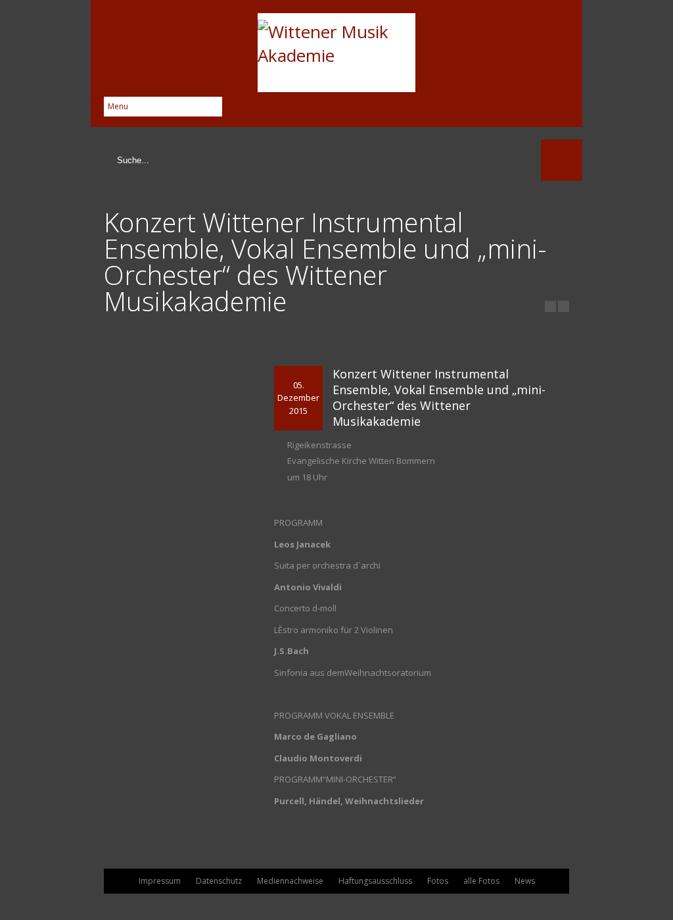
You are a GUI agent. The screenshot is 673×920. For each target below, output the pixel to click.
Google (558, 107)
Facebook (535, 107)
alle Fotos (481, 880)
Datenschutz (219, 880)
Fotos (437, 880)
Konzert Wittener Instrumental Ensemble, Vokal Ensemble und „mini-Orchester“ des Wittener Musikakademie (439, 397)
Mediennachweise (290, 880)
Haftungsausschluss (375, 880)
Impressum (160, 880)
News (525, 880)
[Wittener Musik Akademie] (336, 52)
